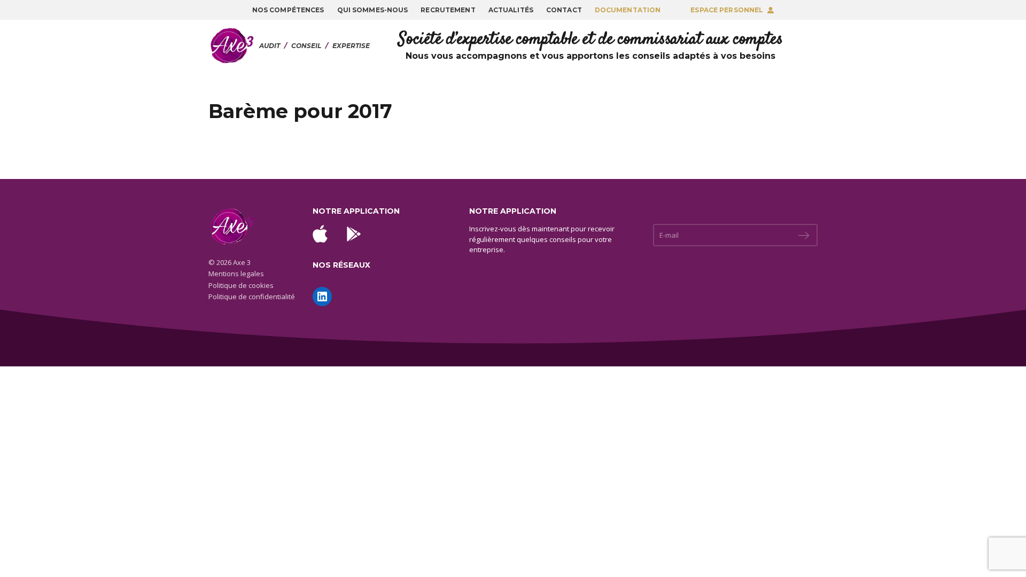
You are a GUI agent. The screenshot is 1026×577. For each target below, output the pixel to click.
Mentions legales (236, 273)
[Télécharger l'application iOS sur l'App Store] (320, 234)
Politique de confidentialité (251, 296)
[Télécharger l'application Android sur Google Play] (353, 234)
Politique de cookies (241, 285)
